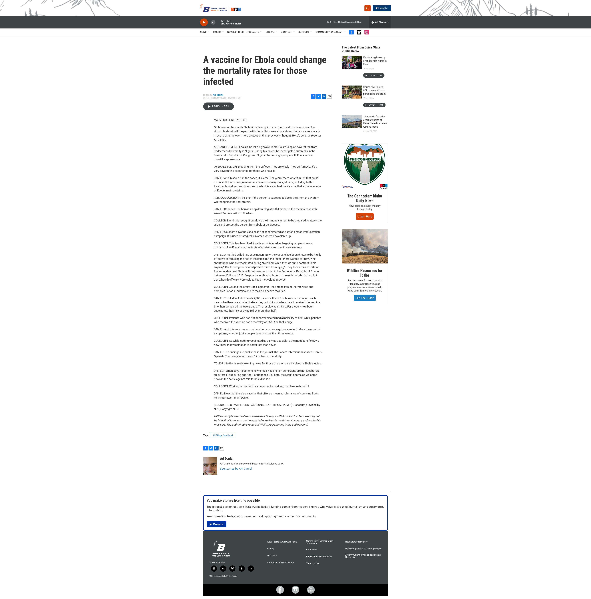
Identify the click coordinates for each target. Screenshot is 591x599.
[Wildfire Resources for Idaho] (365, 246)
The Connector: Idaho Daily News (365, 198)
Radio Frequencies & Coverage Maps (363, 549)
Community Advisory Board (280, 562)
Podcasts (253, 32)
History (270, 549)
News (203, 32)
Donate (383, 8)
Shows (270, 32)
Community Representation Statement (319, 542)
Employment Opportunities (319, 556)
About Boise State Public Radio (282, 542)
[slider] (218, 22)
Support (303, 32)
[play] (203, 22)
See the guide (365, 298)
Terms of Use (312, 563)
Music (217, 32)
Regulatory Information (356, 542)
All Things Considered (223, 435)
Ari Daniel (218, 94)
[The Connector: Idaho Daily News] (365, 166)
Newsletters (235, 32)
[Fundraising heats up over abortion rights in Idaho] (352, 62)
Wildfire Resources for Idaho (365, 272)
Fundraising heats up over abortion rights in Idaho (375, 61)
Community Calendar (329, 32)
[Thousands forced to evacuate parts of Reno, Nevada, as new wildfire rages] (352, 121)
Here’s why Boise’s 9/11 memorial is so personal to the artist (374, 90)
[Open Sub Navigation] (209, 32)
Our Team (272, 556)
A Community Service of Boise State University (363, 556)
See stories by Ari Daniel (236, 468)
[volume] (213, 22)
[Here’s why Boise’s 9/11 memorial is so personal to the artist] (352, 92)
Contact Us (311, 550)
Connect (286, 32)
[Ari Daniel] (210, 466)
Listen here (364, 216)
